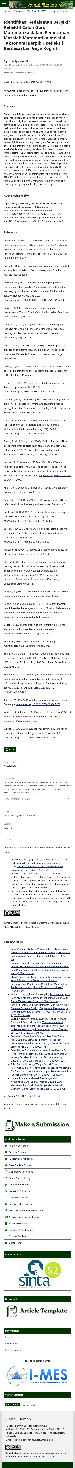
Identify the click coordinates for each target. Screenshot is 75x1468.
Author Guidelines (18, 1223)
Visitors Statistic (18, 1236)
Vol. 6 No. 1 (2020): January (41, 11)
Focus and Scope (18, 1145)
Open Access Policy (20, 1178)
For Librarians (13, 1350)
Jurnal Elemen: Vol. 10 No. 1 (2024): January (37, 1074)
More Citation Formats (18, 798)
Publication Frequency (20, 1158)
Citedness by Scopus (20, 1204)
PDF (11, 749)
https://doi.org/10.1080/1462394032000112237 (30, 391)
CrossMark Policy (18, 1197)
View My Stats (28, 1405)
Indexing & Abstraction (21, 1229)
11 (26, 1096)
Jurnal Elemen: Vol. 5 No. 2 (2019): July (44, 1088)
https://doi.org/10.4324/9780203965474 (38, 704)
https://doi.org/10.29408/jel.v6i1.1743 (30, 82)
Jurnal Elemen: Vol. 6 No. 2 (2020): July (43, 1060)
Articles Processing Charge (23, 1217)
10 (23, 1096)
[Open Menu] (3, 3)
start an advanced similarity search (38, 1103)
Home (7, 11)
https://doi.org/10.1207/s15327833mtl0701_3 (28, 433)
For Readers (12, 1337)
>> (39, 1096)
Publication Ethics (19, 1184)
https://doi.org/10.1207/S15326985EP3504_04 (29, 737)
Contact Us (15, 1242)
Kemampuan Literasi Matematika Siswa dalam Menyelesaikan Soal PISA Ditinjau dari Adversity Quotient (37, 1085)
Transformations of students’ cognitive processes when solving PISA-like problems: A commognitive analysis (40, 1026)
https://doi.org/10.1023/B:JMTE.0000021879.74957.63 (34, 300)
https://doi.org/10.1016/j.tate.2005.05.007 (26, 541)
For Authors (11, 1343)
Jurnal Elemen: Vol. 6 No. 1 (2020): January (35, 1001)
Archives (18, 11)
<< (5, 1096)
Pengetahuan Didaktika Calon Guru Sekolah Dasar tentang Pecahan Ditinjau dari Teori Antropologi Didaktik (39, 1057)
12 (30, 1096)
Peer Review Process (20, 1165)
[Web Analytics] (12, 1405)
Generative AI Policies (21, 1171)
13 (33, 1096)
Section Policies (17, 1152)
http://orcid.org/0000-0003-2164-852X (19, 72)
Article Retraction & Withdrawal (26, 1210)
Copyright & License (20, 1191)
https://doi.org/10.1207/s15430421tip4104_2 (28, 520)
